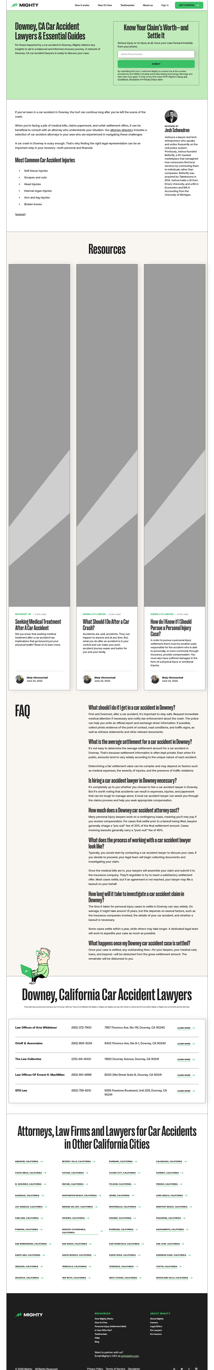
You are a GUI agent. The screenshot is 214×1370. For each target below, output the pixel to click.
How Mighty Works (104, 1318)
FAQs (97, 1338)
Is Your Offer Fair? (103, 1330)
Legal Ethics (156, 1326)
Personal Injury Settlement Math (110, 1326)
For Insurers (156, 1334)
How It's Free (101, 1322)
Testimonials (101, 1334)
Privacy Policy (150, 79)
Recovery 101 (23, 614)
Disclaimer (134, 79)
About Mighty (156, 1318)
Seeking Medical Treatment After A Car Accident (38, 625)
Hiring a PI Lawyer (94, 614)
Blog (97, 1342)
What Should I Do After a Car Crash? (106, 625)
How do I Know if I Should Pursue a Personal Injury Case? (171, 628)
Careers (154, 1322)
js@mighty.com (130, 1356)
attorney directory (121, 130)
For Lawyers (156, 1330)
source (20, 214)
